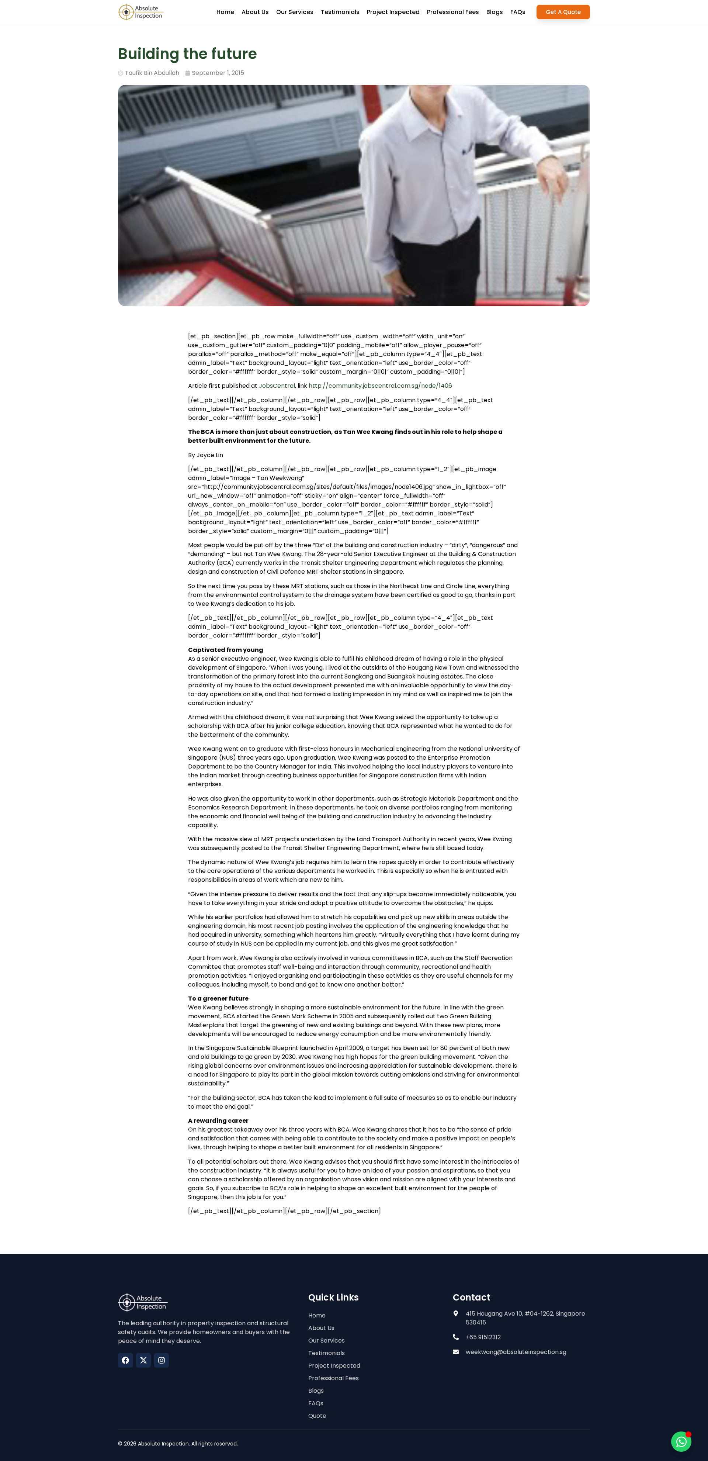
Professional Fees (453, 12)
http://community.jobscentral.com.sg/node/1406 (380, 385)
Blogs (494, 12)
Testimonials (340, 12)
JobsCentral (277, 385)
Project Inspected (393, 12)
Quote (317, 1416)
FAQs (517, 12)
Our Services (294, 12)
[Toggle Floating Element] (681, 1441)
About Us (255, 12)
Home (225, 12)
